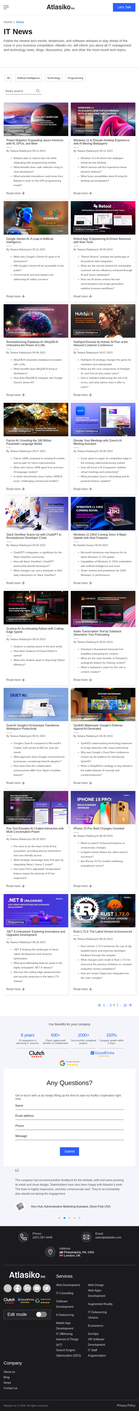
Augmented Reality (100, 1304)
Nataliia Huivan (85, 545)
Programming (75, 78)
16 (125, 1005)
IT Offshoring (64, 1333)
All (8, 78)
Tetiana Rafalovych (21, 150)
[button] (59, 1218)
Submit (69, 1151)
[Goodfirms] (25, 1301)
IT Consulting (64, 1293)
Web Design (96, 1285)
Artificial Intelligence (28, 78)
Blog (7, 1377)
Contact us (10, 1388)
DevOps (93, 1333)
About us (9, 1371)
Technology (53, 78)
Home (8, 22)
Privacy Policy (126, 1405)
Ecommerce (95, 1325)
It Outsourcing (65, 1314)
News (7, 1382)
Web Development (68, 1285)
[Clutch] (9, 1301)
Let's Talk (124, 7)
